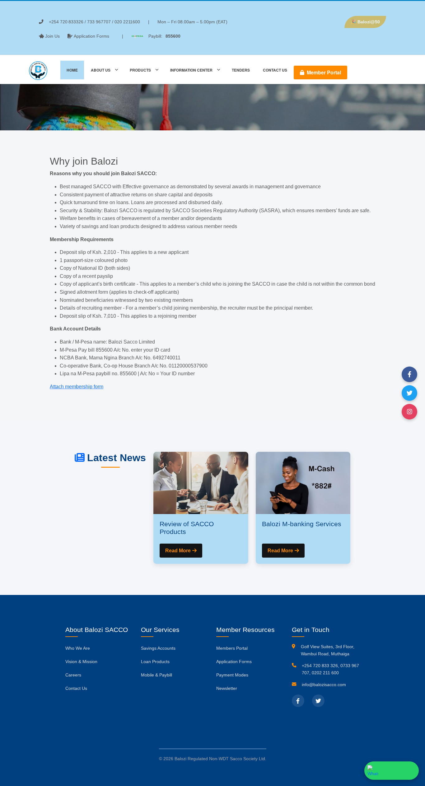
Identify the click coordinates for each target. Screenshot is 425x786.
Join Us (52, 36)
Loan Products (155, 661)
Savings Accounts (158, 648)
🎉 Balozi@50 (365, 21)
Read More (178, 550)
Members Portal (232, 648)
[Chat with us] (391, 770)
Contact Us (76, 688)
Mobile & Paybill (156, 674)
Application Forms (91, 36)
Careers (73, 674)
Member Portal (323, 72)
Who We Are (77, 648)
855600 (173, 36)
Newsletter (226, 688)
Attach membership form (76, 386)
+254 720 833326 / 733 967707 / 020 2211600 (94, 21)
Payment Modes (232, 674)
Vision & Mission (81, 661)
